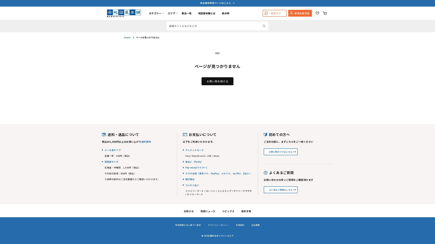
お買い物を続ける (217, 81)
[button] (155, 13)
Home (127, 37)
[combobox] (217, 26)
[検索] (264, 26)
